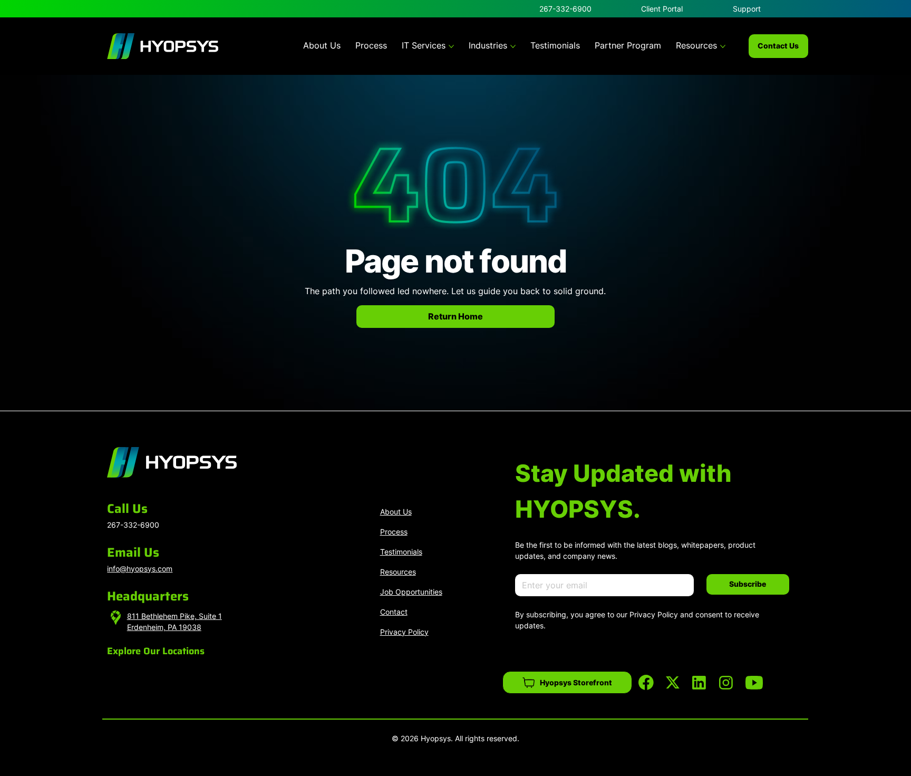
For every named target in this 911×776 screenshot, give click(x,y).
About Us (396, 511)
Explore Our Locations (156, 651)
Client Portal (662, 8)
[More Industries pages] (513, 46)
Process (394, 531)
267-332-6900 (565, 8)
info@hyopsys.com (139, 568)
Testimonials (401, 551)
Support (747, 8)
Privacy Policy (404, 631)
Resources (398, 571)
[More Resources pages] (722, 46)
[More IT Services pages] (451, 46)
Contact (394, 611)
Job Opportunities (411, 591)
